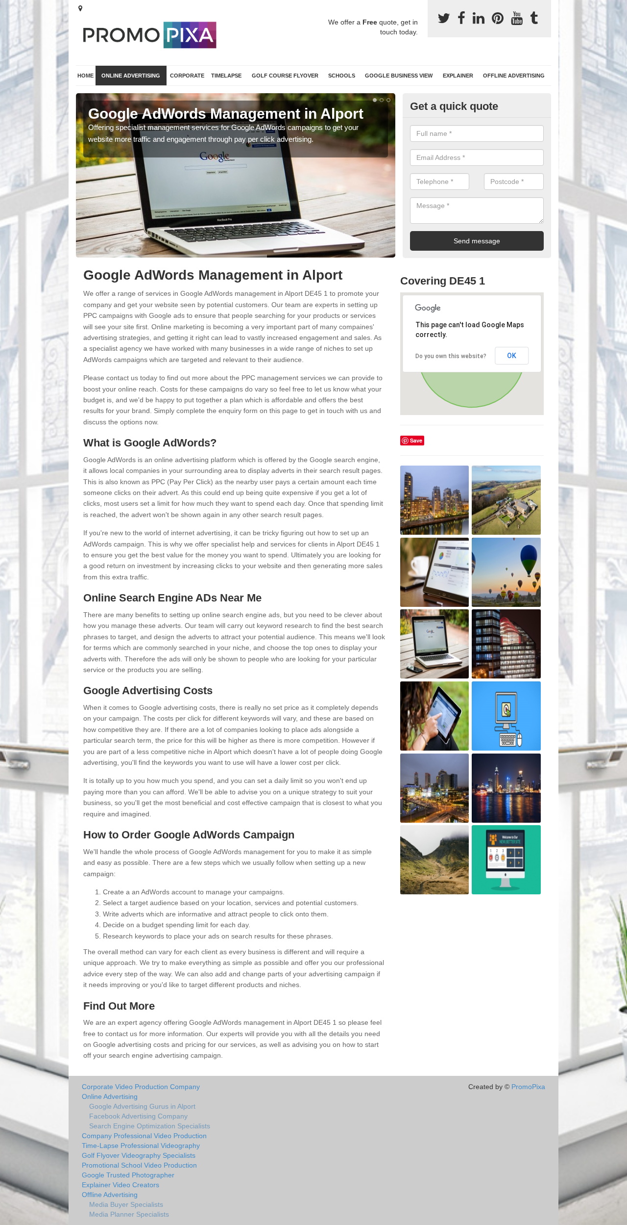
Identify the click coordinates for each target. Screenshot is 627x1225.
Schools (341, 75)
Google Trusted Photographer (128, 1175)
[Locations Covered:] (80, 8)
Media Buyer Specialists (126, 1204)
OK (511, 356)
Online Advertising (130, 75)
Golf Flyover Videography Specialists (138, 1155)
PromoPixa (528, 1087)
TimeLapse (226, 75)
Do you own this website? (450, 356)
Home (85, 75)
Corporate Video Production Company (141, 1087)
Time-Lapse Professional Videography (141, 1145)
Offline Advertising (514, 75)
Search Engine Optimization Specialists (149, 1126)
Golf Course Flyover (285, 75)
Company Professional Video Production (144, 1136)
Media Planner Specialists (129, 1214)
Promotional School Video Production (139, 1165)
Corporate (187, 75)
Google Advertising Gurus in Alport (142, 1106)
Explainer (458, 75)
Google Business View (399, 75)
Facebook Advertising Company (138, 1116)
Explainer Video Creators (120, 1185)
